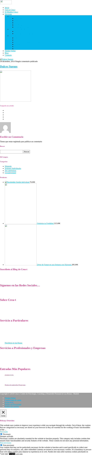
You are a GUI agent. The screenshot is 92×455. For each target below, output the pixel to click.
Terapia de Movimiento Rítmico (26, 44)
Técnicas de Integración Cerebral (26, 42)
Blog (7, 53)
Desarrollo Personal (21, 27)
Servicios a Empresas (18, 29)
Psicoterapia (18, 18)
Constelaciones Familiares (24, 49)
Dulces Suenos (8, 66)
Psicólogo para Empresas (23, 34)
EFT (16, 46)
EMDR (17, 40)
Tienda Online (10, 51)
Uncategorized (10, 173)
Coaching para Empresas (23, 31)
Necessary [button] (4, 432)
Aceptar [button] (12, 454)
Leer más (19, 454)
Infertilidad (18, 25)
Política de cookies (12, 406)
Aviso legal (9, 402)
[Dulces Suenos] (6, 59)
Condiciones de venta (13, 400)
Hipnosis (17, 38)
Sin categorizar (10, 171)
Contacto (8, 55)
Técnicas (13, 36)
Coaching (18, 21)
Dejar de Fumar (20, 23)
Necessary (7, 434)
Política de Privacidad (13, 404)
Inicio (7, 8)
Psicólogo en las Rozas (13, 343)
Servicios (8, 14)
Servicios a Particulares (18, 16)
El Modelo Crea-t (11, 12)
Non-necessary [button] (5, 443)
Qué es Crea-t (10, 10)
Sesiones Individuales (13, 168)
